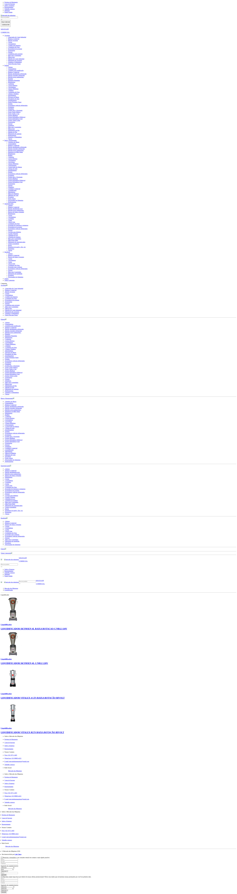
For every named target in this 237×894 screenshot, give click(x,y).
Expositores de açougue (15, 49)
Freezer (10, 52)
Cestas (10, 220)
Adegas (10, 67)
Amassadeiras (12, 69)
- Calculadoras (8, 295)
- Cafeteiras (7, 339)
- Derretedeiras (8, 351)
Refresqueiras (12, 135)
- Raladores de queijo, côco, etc (13, 510)
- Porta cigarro (8, 458)
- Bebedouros (8, 337)
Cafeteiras (11, 84)
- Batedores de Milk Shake (12, 411)
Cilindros (11, 90)
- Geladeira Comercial (10, 448)
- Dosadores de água (10, 354)
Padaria (6, 65)
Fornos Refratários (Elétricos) (16, 117)
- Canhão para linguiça (11, 297)
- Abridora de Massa (10, 401)
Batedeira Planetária (14, 80)
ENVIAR (3, 875)
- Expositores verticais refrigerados (14, 361)
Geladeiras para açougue (15, 54)
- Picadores (7, 456)
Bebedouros (11, 82)
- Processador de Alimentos (12, 460)
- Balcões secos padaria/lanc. (12, 332)
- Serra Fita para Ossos (11, 315)
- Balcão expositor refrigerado (13, 331)
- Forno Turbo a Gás (10, 369)
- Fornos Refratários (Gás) (12, 374)
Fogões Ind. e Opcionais (15, 110)
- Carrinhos (7, 482)
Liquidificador (12, 190)
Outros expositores (13, 243)
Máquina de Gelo (13, 195)
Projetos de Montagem (11, 2)
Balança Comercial (13, 39)
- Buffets (7, 415)
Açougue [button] (3, 285)
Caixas (10, 42)
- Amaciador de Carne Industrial (13, 288)
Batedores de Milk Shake (15, 152)
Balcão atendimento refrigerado (17, 74)
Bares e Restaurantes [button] (7, 398)
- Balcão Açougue (9, 292)
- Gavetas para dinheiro (11, 495)
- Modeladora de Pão (10, 386)
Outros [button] (3, 549)
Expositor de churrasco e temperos (18, 225)
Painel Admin (8, 12)
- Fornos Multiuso (9, 371)
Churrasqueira (12, 165)
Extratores (11, 107)
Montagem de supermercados (16, 242)
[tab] (118, 285)
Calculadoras (12, 44)
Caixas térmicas (12, 85)
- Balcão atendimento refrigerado (14, 329)
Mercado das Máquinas (15, 771)
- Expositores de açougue (11, 300)
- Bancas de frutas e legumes (12, 475)
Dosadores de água (13, 99)
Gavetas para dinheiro (14, 232)
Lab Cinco (18, 854)
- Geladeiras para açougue (12, 305)
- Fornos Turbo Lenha (10, 376)
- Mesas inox (8, 308)
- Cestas (6, 484)
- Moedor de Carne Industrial (12, 310)
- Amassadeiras (8, 324)
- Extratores (7, 362)
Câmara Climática (13, 94)
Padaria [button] (3, 319)
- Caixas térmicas (9, 341)
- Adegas (7, 322)
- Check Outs (8, 485)
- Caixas (6, 293)
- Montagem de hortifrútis (11, 541)
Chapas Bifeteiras (13, 89)
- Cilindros (7, 346)
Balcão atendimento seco (15, 209)
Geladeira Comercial (14, 189)
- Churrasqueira (9, 425)
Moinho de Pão (12, 132)
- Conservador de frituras (11, 426)
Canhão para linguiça (14, 45)
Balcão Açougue (13, 40)
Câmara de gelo (12, 169)
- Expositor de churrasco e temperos (14, 489)
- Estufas (7, 359)
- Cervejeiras (8, 421)
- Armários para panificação (12, 326)
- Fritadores (7, 381)
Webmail (7, 10)
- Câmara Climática (10, 349)
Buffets (10, 155)
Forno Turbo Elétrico (14, 112)
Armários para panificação (16, 70)
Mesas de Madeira (13, 194)
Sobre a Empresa (9, 5)
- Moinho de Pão (9, 387)
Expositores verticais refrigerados (17, 105)
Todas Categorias (9, 280)
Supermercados (8, 204)
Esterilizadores (12, 100)
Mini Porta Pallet (13, 240)
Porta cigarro (12, 199)
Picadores (11, 197)
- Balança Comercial (10, 290)
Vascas (10, 139)
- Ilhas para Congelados (11, 307)
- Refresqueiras (8, 391)
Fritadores (11, 125)
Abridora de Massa (13, 142)
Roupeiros (11, 248)
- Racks (6, 509)
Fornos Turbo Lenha (14, 120)
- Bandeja (7, 334)
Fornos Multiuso (13, 115)
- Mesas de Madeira (10, 453)
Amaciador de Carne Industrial (17, 37)
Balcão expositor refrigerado (16, 75)
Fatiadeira (11, 109)
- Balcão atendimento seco (12, 472)
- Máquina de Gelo (9, 455)
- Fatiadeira (7, 364)
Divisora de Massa (13, 97)
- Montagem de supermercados (13, 505)
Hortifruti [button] (3, 518)
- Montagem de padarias (11, 389)
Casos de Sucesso (9, 4)
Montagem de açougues (15, 60)
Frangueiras (11, 50)
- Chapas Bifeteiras (10, 344)
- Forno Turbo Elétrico (11, 367)
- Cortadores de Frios (10, 298)
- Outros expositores (10, 507)
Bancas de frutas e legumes (16, 212)
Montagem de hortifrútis (15, 273)
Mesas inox (11, 57)
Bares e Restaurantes (10, 140)
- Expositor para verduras (11, 534)
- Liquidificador (9, 450)
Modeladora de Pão (14, 130)
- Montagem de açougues (11, 312)
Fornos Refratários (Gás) (15, 119)
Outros (6, 278)
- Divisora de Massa (10, 352)
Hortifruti (7, 252)
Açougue (7, 35)
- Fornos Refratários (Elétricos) (13, 372)
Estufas (10, 104)
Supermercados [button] (5, 466)
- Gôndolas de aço (9, 499)
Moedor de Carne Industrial (16, 59)
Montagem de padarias (14, 134)
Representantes (8, 7)
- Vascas (6, 394)
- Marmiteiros (8, 451)
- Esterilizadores (9, 356)
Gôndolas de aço (13, 235)
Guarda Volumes (13, 233)
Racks (10, 245)
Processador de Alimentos (15, 200)
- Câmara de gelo (9, 428)
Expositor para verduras (15, 267)
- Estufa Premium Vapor (11, 357)
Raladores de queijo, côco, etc (17, 247)
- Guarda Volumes (9, 497)
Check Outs (11, 222)
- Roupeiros (7, 512)
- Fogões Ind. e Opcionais (12, 366)
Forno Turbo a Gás (13, 114)
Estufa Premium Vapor (14, 102)
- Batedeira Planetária (10, 336)
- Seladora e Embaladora (11, 313)
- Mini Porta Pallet (9, 504)
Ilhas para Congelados (14, 55)
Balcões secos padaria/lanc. (16, 77)
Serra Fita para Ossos (14, 64)
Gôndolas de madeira (14, 237)
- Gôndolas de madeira (11, 500)
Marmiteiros (11, 192)
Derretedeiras (12, 95)
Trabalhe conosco (9, 9)
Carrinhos (11, 218)
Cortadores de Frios (14, 47)
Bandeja (10, 79)
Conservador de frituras (15, 167)
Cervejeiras (11, 162)
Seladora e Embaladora (15, 62)
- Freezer (7, 303)
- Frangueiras (8, 302)
